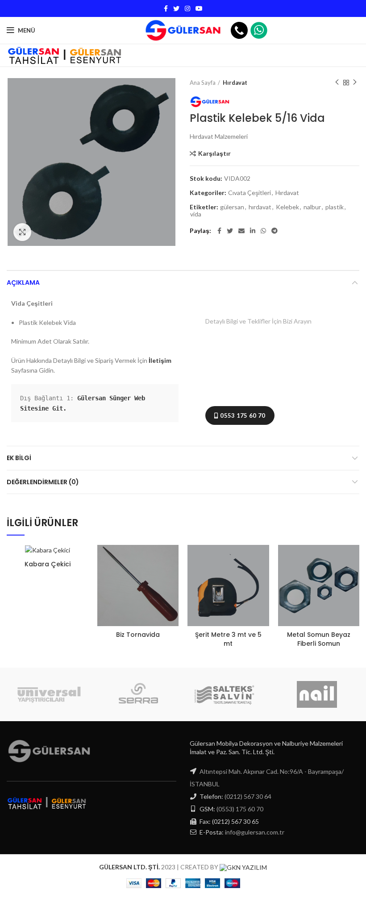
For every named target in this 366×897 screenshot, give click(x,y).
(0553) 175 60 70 (239, 809)
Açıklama (23, 282)
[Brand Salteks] (227, 694)
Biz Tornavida (138, 634)
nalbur (312, 207)
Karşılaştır (214, 153)
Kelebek (287, 207)
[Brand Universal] (49, 694)
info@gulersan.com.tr (254, 832)
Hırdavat (235, 82)
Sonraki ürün (354, 82)
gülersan (232, 207)
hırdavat (260, 207)
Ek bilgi (19, 457)
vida (195, 214)
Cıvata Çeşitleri (249, 192)
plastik (334, 207)
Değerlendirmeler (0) (43, 482)
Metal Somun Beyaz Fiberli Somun (318, 639)
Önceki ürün (337, 82)
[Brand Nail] (317, 694)
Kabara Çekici (48, 564)
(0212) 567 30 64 (248, 796)
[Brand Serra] (138, 694)
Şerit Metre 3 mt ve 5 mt (228, 639)
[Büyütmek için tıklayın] (22, 232)
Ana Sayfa (203, 82)
